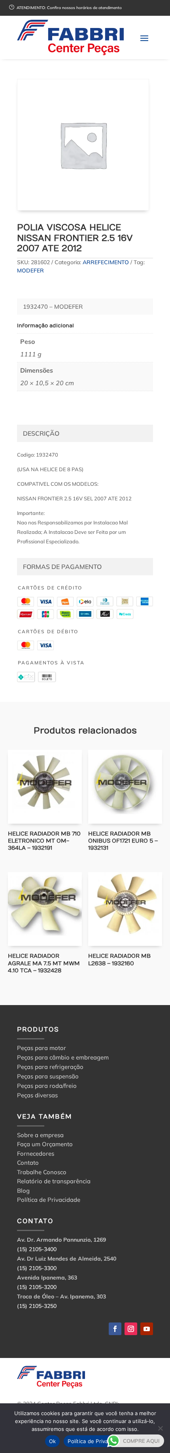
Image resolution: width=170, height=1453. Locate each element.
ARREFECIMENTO (106, 262)
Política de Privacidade (48, 1200)
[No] (160, 1428)
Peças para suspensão (48, 1076)
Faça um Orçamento (45, 1145)
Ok (52, 1441)
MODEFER (30, 270)
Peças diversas (37, 1095)
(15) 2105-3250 (37, 1305)
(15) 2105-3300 (37, 1268)
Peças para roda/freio (47, 1085)
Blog (23, 1191)
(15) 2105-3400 (37, 1249)
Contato (28, 1163)
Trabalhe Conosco (41, 1173)
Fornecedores (35, 1154)
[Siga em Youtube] (146, 1328)
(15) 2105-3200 (37, 1287)
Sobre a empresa (40, 1136)
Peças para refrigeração (50, 1067)
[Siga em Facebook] (115, 1328)
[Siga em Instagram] (131, 1328)
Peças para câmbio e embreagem (63, 1057)
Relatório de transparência (54, 1182)
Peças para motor (41, 1048)
